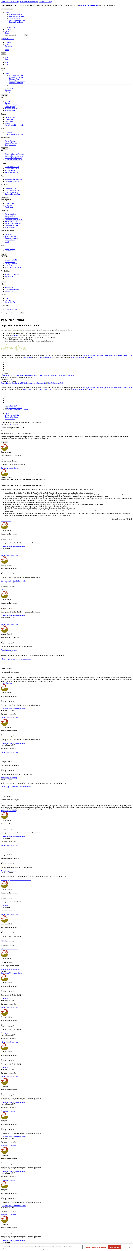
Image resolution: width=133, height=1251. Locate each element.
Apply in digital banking (9, 650)
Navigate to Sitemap (45, 2)
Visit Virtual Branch (15, 973)
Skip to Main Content (8, 2)
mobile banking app (44, 357)
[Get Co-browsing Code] (54, 383)
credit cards (118, 355)
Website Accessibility (12, 415)
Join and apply (6, 659)
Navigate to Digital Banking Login (26, 2)
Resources (8, 46)
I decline (9, 683)
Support (7, 48)
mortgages (86, 355)
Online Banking (15, 383)
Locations (8, 29)
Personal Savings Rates (16, 16)
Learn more (14, 555)
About (7, 50)
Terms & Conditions (11, 417)
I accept (3, 521)
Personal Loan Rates (16, 14)
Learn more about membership (21, 659)
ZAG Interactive (14, 424)
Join (6, 57)
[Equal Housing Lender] (13, 408)
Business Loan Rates (16, 22)
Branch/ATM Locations (41, 375)
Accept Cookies (114, 1247)
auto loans (100, 355)
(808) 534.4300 (8, 375)
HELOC (93, 355)
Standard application (19, 546)
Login (7, 59)
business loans (127, 355)
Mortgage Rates (14, 18)
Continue (4, 442)
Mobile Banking (26, 383)
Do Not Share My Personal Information (94, 1247)
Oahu (72, 357)
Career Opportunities (39, 383)
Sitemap (7, 413)
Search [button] (7, 33)
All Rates (12, 27)
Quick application (7, 546)
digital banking (27, 357)
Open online (5, 973)
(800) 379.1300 (24, 375)
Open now (4, 905)
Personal (8, 42)
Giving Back (9, 31)
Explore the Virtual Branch (9, 468)
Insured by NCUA (11, 406)
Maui (76, 357)
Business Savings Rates (17, 20)
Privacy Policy (10, 419)
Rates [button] (7, 13)
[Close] (1, 70)
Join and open (5, 555)
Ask (26, 35)
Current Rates (5, 383)
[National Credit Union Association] (17, 410)
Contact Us (53, 375)
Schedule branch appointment (10, 969)
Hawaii (81, 357)
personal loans (108, 355)
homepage (14, 335)
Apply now (5, 1111)
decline (8, 521)
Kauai (90, 357)
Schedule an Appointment (66, 375)
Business (8, 44)
